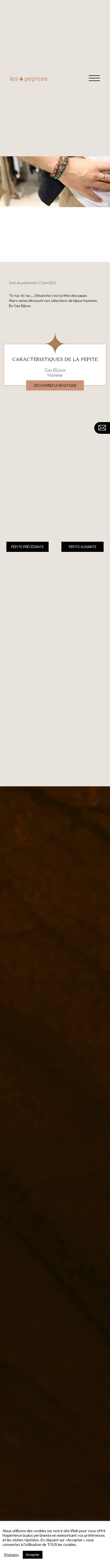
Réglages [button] (11, 1555)
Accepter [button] (32, 1555)
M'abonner (93, 1177)
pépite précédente (27, 547)
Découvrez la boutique (55, 385)
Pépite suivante (82, 547)
